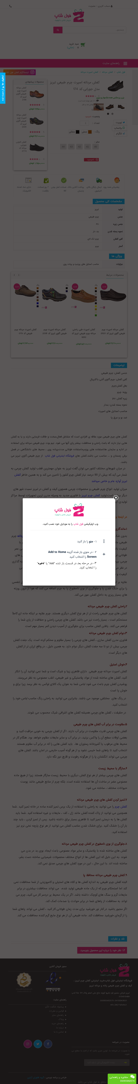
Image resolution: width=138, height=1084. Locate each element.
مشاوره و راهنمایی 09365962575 (122, 1079)
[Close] (116, 497)
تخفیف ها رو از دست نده (3, 88)
